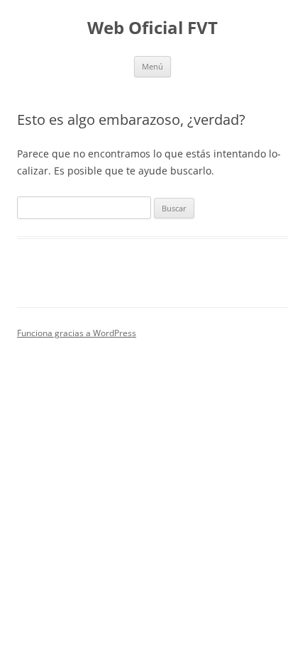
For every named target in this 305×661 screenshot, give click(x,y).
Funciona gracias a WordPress (76, 333)
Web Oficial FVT (152, 28)
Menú (152, 66)
